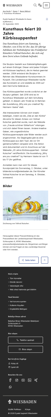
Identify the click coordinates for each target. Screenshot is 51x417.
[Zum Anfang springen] (44, 260)
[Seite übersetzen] (40, 5)
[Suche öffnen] (35, 5)
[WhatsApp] (10, 387)
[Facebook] (10, 380)
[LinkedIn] (29, 380)
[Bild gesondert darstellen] (38, 217)
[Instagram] (16, 380)
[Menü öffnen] (46, 5)
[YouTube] (23, 380)
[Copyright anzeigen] (45, 217)
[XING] (36, 380)
